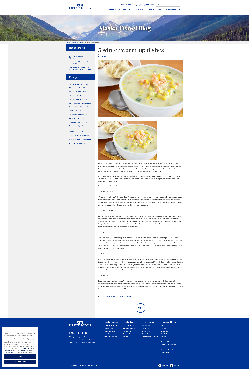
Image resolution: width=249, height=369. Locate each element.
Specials (152, 9)
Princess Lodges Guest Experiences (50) (78, 127)
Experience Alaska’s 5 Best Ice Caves (79, 63)
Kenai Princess (108, 334)
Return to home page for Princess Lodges (80, 6)
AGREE (20, 356)
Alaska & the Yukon (110, 296)
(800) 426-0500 (126, 4)
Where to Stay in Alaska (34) (80, 139)
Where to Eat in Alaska (124, 296)
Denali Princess (108, 328)
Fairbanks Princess (109, 331)
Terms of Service (8, 352)
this (150, 265)
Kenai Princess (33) (76, 118)
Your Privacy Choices (167, 355)
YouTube (176, 365)
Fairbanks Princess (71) (78, 115)
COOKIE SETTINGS (20, 361)
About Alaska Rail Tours (130, 328)
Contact (163, 328)
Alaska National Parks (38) (79, 92)
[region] (20, 347)
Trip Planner (141, 9)
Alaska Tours (128, 9)
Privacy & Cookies (166, 339)
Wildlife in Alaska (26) (77, 143)
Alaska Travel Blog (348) (78, 95)
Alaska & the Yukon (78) (78, 84)
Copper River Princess (111, 325)
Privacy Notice (28, 348)
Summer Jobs (165, 331)
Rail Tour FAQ (127, 331)
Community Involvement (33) (80, 103)
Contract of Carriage (167, 342)
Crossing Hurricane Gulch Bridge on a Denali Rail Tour (80, 68)
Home (68, 42)
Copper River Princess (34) (79, 107)
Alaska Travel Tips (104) (78, 99)
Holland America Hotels (88, 342)
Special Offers (146, 331)
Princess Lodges (80, 325)
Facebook (165, 365)
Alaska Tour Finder (128, 325)
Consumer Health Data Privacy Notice (14, 350)
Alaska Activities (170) (77, 88)
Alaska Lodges (115, 9)
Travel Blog (145, 328)
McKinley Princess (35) (78, 122)
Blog (160, 9)
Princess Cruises (74, 342)
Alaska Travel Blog (77, 42)
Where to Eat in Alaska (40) (79, 135)
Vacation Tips (146, 325)
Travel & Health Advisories (150, 337)
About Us (164, 325)
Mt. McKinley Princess (110, 337)
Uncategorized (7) (76, 132)
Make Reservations (172, 9)
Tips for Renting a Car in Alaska (79, 57)
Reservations (146, 334)
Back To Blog (102, 57)
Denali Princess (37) (76, 111)
